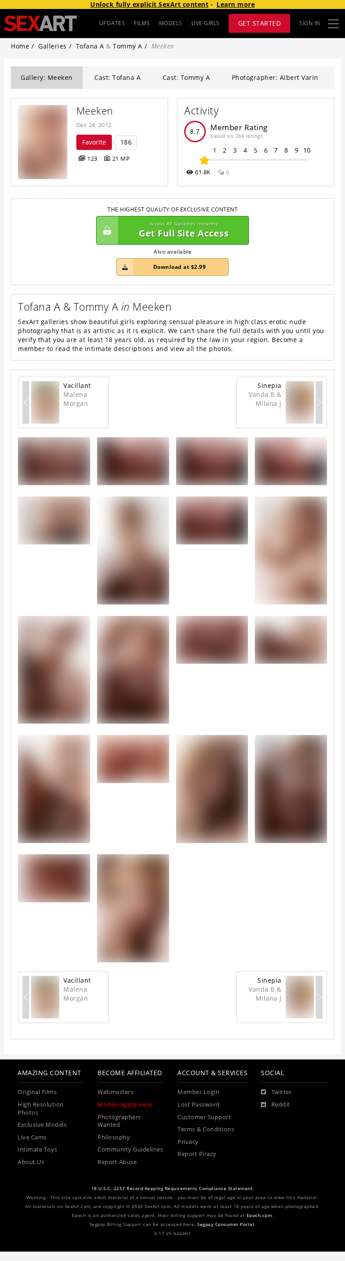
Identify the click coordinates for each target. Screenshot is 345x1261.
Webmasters (115, 1092)
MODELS (170, 23)
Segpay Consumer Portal (225, 1224)
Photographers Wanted (119, 1121)
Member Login (198, 1092)
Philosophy (113, 1137)
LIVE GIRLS (205, 23)
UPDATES (112, 23)
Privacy (188, 1142)
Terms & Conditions (205, 1129)
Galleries (52, 46)
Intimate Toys (38, 1149)
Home (20, 46)
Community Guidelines (130, 1149)
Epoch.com (259, 1215)
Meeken (94, 111)
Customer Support (204, 1117)
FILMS (142, 23)
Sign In (309, 23)
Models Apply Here (124, 1104)
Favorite (94, 142)
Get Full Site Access (184, 230)
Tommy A (127, 46)
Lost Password (198, 1104)
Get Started (259, 23)
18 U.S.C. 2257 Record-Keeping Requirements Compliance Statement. (172, 1188)
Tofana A (90, 46)
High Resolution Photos (41, 1108)
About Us (31, 1162)
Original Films (37, 1092)
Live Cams (32, 1137)
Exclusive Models (42, 1125)
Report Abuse (117, 1162)
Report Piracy (197, 1154)
